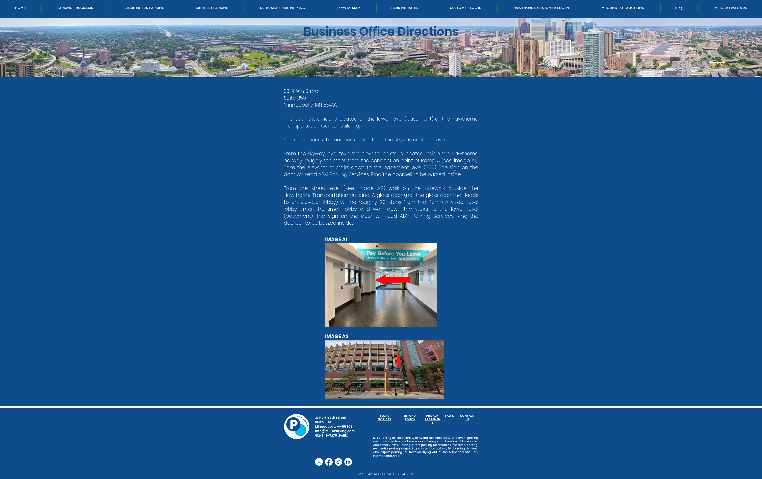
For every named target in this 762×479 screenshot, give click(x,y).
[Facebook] (329, 462)
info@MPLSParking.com (335, 431)
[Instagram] (319, 462)
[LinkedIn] (348, 462)
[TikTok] (338, 462)
